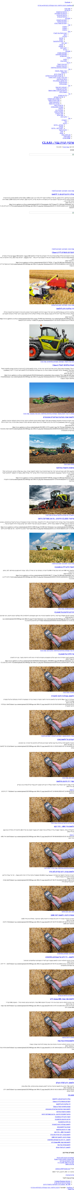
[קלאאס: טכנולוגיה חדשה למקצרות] (51, 679)
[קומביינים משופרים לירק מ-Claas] (51, 229)
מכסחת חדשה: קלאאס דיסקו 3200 (62, 915)
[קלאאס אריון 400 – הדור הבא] (51, 809)
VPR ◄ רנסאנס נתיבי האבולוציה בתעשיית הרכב (56, 1184)
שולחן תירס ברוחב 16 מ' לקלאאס (63, 194)
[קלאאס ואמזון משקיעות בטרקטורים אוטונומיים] (51, 397)
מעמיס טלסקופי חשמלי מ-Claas (63, 365)
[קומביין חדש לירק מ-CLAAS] (51, 547)
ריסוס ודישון (47, 868)
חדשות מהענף (61, 413)
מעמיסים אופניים (69, 608)
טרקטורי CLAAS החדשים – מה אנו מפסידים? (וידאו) (56, 518)
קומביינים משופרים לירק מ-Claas (63, 252)
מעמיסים (61, 361)
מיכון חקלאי (65, 911)
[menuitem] (35, 8)
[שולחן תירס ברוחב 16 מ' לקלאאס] (51, 171)
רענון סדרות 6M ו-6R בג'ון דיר (65, 1162)
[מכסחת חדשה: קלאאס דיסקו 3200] (51, 898)
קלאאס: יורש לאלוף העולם (65, 1083)
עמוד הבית (71, 190)
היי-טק (68, 413)
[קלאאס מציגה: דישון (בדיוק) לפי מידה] (51, 854)
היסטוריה (71, 515)
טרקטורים (65, 515)
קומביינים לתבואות (56, 305)
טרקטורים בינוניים (63, 823)
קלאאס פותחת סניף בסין (66, 1041)
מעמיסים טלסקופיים (52, 361)
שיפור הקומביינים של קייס (67, 1161)
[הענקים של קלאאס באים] (51, 722)
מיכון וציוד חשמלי (69, 361)
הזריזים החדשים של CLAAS (64, 612)
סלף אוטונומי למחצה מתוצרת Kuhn (64, 1159)
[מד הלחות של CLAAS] (51, 637)
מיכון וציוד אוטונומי (35, 413)
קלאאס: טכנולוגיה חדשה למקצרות (62, 696)
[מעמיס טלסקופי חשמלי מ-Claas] (51, 342)
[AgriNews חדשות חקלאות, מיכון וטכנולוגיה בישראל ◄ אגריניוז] (56, 5)
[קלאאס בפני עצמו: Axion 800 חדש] (51, 982)
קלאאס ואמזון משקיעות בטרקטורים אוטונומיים (58, 417)
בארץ (72, 736)
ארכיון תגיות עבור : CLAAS (58, 142)
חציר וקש (71, 778)
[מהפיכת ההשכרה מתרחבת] (51, 449)
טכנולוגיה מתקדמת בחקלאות (49, 413)
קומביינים (64, 190)
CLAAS (71, 1095)
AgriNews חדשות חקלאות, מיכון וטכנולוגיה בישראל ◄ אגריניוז (52, 1187)
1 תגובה (72, 789)
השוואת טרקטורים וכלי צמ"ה (62, 1183)
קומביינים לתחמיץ (57, 190)
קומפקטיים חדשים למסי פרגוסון (65, 1157)
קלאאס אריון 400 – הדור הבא (64, 826)
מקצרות (72, 692)
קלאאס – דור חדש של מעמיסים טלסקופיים (59, 957)
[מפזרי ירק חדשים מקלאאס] (51, 764)
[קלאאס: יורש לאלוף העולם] (51, 1065)
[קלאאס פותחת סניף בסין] (51, 1024)
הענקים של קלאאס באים (65, 739)
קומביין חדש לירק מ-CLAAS (64, 567)
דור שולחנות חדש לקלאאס (65, 309)
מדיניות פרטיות (70, 1175)
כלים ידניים (50, 650)
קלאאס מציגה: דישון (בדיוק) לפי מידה (61, 872)
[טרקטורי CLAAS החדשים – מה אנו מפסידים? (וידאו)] (51, 499)
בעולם (72, 413)
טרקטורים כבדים (57, 515)
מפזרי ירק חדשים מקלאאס (65, 781)
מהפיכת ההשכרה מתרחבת (65, 468)
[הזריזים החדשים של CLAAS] (51, 595)
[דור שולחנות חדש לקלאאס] (51, 287)
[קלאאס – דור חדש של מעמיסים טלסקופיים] (51, 940)
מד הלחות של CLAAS (66, 654)
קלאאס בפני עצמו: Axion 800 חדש (62, 999)
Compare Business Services (62, 1181)
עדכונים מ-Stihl (69, 1164)
